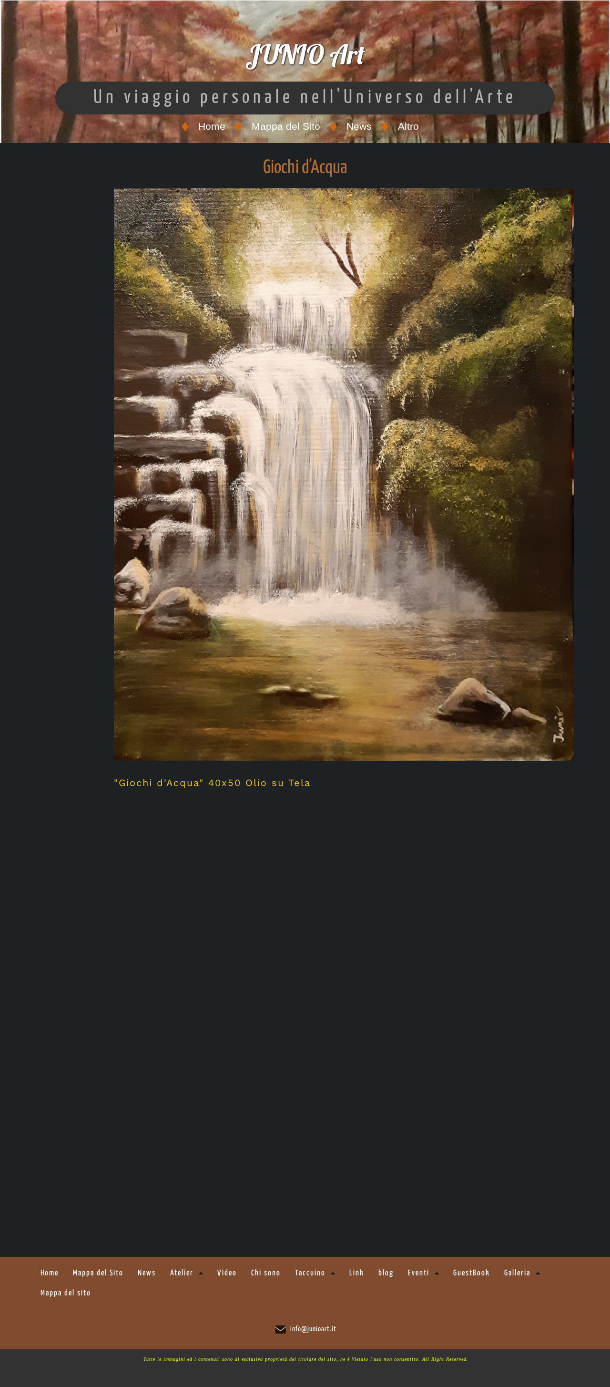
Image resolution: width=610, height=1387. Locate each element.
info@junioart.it (313, 1329)
